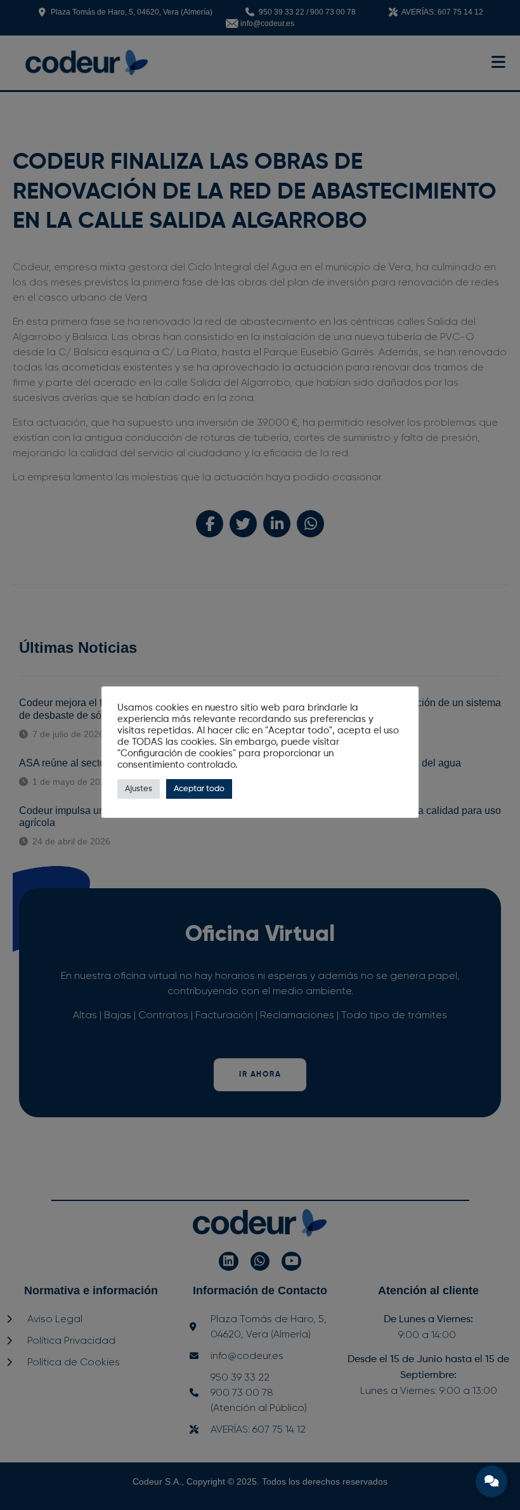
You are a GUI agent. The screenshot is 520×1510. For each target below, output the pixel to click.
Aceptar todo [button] (199, 789)
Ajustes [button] (138, 789)
